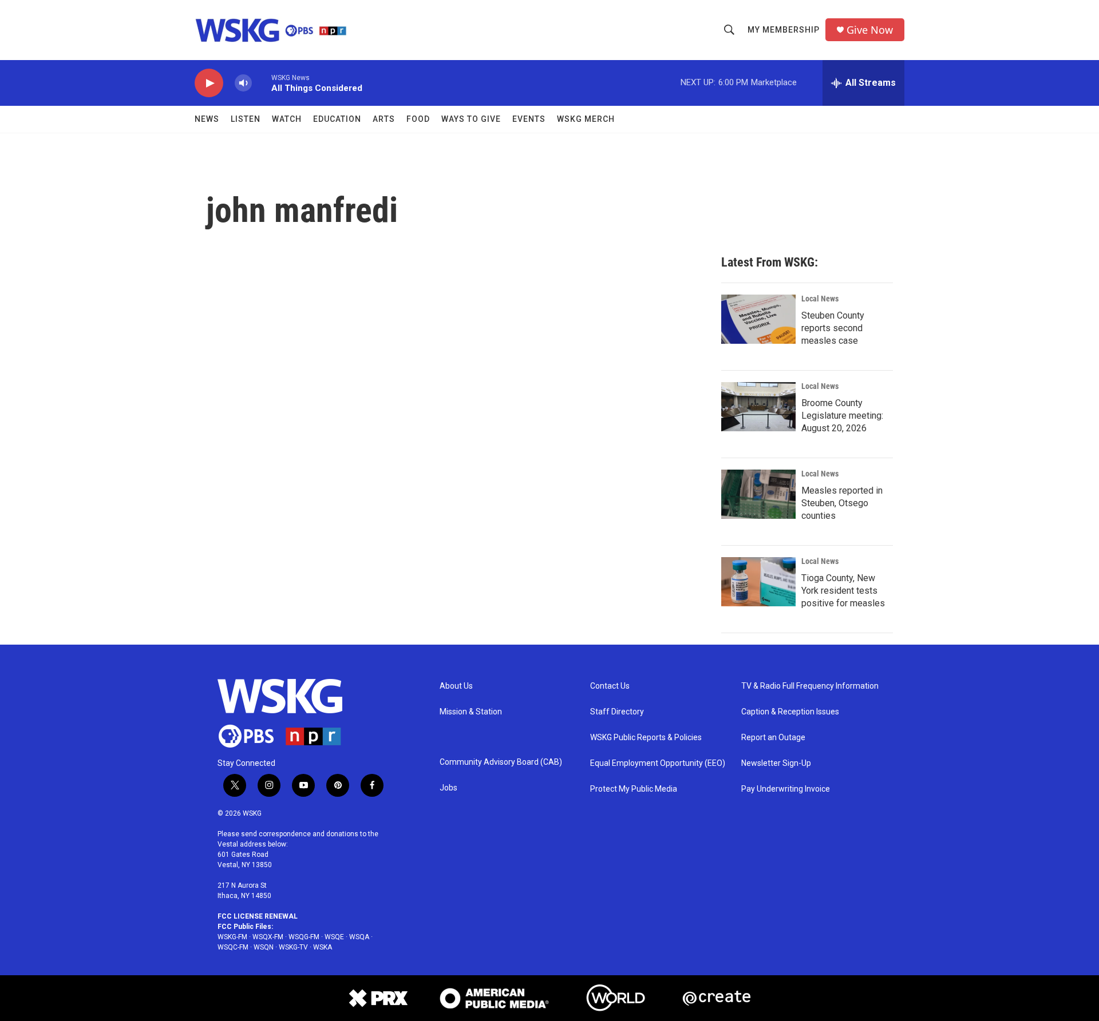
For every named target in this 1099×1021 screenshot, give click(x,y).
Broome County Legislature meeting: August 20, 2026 (842, 416)
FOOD (418, 119)
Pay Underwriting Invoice (785, 789)
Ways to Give (471, 119)
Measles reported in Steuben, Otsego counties (842, 503)
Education (337, 119)
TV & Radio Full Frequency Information (810, 686)
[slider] (261, 83)
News (207, 119)
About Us (456, 686)
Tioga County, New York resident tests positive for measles (843, 591)
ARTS (384, 119)
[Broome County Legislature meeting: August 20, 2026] (758, 406)
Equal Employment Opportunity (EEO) (657, 763)
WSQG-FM (303, 937)
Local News (820, 298)
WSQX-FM (267, 937)
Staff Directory (617, 712)
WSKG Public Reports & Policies (646, 737)
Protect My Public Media (633, 789)
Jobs (448, 788)
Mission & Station (471, 712)
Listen (245, 119)
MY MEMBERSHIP (784, 29)
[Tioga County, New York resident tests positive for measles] (758, 581)
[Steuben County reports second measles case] (758, 319)
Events (528, 119)
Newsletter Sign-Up (776, 763)
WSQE (334, 937)
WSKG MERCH (586, 119)
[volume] (243, 83)
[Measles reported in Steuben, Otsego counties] (758, 494)
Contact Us (610, 686)
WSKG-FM (232, 937)
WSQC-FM (233, 947)
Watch (287, 119)
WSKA (322, 947)
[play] (209, 83)
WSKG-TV (293, 947)
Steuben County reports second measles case (832, 328)
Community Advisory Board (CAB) (501, 762)
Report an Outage (773, 737)
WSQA (359, 937)
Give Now (870, 30)
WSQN (264, 947)
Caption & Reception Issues (790, 712)
